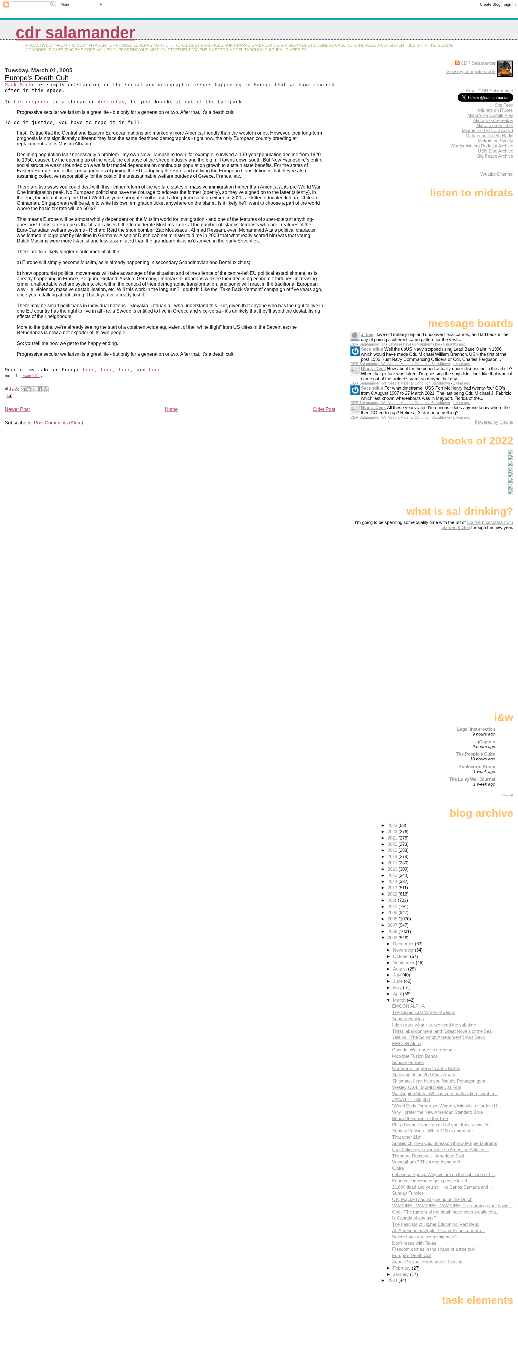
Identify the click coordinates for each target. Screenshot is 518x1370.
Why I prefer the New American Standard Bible (437, 1112)
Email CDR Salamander (489, 90)
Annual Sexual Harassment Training (427, 1261)
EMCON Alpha (406, 1043)
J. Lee (367, 334)
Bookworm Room (476, 766)
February (402, 1267)
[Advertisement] (475, 577)
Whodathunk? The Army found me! (426, 1161)
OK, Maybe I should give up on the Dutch (432, 1199)
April (398, 993)
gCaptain (485, 741)
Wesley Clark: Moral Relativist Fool (426, 1087)
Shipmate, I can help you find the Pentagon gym (438, 1080)
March (400, 1000)
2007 (393, 925)
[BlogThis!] (28, 389)
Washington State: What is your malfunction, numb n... (445, 1093)
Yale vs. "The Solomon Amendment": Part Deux (438, 1037)
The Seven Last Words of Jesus (423, 1012)
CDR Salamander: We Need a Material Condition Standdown (400, 364)
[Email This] (23, 389)
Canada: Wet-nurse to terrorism (423, 1049)
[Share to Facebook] (40, 389)
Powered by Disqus (494, 422)
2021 (393, 837)
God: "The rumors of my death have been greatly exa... (445, 1211)
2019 (393, 850)
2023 (393, 825)
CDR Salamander (75, 32)
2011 (393, 900)
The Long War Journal (472, 779)
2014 (393, 881)
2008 (393, 918)
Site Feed (504, 105)
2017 (393, 862)
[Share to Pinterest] (46, 389)
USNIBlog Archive (495, 150)
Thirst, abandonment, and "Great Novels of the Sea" (442, 1031)
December (404, 943)
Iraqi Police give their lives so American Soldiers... (440, 1149)
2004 (393, 1280)
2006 (393, 931)
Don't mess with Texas (414, 1243)
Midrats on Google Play (490, 115)
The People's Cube (475, 753)
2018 (393, 856)
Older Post (324, 409)
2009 (393, 912)
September (404, 962)
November (404, 949)
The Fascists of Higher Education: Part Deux (435, 1224)
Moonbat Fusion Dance (415, 1056)
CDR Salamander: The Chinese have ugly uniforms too (395, 344)
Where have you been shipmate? (424, 1236)
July (397, 974)
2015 (393, 875)
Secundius (372, 349)
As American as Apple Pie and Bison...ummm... (438, 1230)
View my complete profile (471, 71)
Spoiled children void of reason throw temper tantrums (444, 1143)
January (401, 1274)
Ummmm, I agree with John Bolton (426, 1068)
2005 (393, 937)
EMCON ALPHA (408, 1006)
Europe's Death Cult (36, 78)
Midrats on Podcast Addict (487, 130)
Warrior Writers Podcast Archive (482, 145)
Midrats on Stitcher (494, 125)
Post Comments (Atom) (58, 422)
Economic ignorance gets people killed (429, 1180)
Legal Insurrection (476, 729)
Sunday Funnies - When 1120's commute (432, 1130)
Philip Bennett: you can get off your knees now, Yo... (442, 1124)
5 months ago (454, 344)
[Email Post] (8, 395)
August (400, 968)
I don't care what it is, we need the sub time (434, 1024)
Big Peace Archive (495, 156)
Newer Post (17, 409)
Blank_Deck (373, 368)
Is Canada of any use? (414, 1217)
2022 (393, 831)
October (401, 956)
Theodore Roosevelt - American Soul (428, 1155)
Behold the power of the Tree (420, 1118)
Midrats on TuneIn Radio (489, 135)
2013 (393, 887)
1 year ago (461, 364)
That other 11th (406, 1137)
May (398, 987)
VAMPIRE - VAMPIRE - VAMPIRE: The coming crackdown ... (452, 1205)
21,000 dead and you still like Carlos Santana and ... (442, 1187)
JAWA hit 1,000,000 (411, 1099)
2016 (393, 869)
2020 (393, 844)
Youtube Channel (496, 174)
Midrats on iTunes (495, 110)
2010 (393, 906)
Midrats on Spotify (495, 140)
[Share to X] (34, 389)
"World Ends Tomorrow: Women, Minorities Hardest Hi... (447, 1105)
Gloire (398, 1168)
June (398, 981)
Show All (507, 795)
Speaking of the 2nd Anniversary (423, 1074)
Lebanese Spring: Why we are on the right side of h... (443, 1174)
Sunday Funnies (408, 1018)
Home (171, 409)
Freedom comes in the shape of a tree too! (433, 1249)
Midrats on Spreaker (493, 120)
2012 (393, 893)
